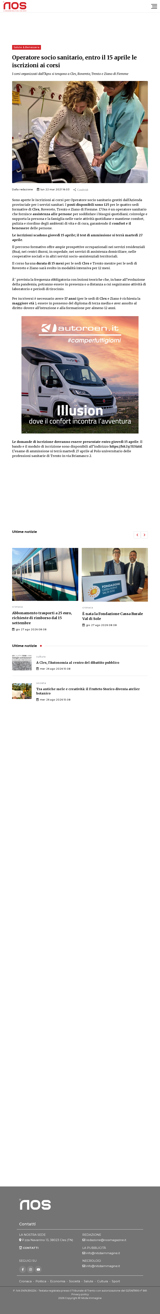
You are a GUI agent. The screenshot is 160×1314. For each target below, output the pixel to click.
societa (41, 683)
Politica (41, 1281)
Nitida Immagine (91, 1298)
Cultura (102, 1281)
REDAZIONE (91, 1235)
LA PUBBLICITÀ (94, 1248)
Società (74, 1281)
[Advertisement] (80, 494)
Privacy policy (80, 1294)
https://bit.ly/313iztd (125, 446)
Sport (116, 1281)
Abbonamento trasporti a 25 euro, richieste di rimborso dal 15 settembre (42, 618)
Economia (57, 1281)
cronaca (17, 606)
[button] (137, 534)
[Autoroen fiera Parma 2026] (80, 375)
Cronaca (25, 1281)
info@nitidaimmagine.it (103, 1253)
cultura (41, 656)
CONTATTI (30, 1248)
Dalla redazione (22, 189)
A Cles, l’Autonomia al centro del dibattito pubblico (77, 663)
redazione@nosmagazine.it (106, 1240)
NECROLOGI (91, 1261)
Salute (88, 1281)
